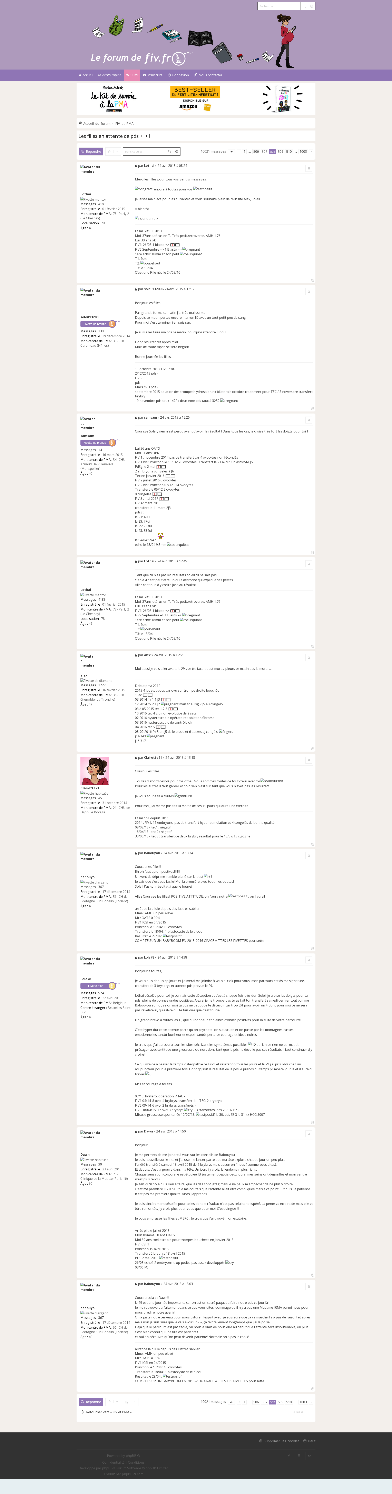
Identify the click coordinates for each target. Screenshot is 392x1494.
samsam (87, 435)
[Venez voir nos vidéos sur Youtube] (309, 1456)
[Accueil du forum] (196, 40)
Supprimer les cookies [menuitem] (281, 1440)
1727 (102, 685)
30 (100, 1164)
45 (100, 798)
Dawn (85, 1154)
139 (101, 331)
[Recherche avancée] (311, 6)
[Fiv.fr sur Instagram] (299, 1456)
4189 (102, 204)
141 (101, 450)
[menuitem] (153, 75)
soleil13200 (89, 317)
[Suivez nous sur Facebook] (289, 1456)
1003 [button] (303, 151)
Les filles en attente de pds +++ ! (114, 136)
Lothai (85, 194)
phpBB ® (133, 1455)
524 (101, 993)
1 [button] (244, 151)
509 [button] (280, 151)
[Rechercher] (304, 6)
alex (83, 675)
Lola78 (85, 979)
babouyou (88, 877)
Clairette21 (89, 788)
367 (101, 887)
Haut (311, 1440)
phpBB (107, 1468)
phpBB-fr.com (132, 1474)
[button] (231, 151)
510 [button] (289, 151)
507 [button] (264, 151)
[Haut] (312, 280)
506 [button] (256, 151)
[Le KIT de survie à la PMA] (196, 114)
